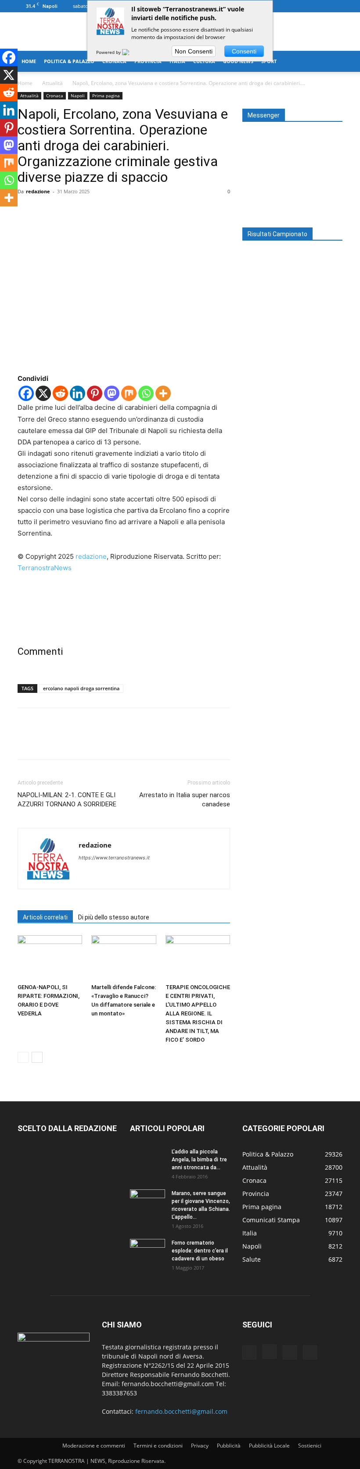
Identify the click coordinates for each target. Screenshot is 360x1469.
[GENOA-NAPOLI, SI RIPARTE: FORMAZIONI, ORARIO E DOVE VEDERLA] (50, 957)
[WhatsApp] (87, 211)
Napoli (78, 95)
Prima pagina (106, 95)
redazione (38, 191)
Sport (269, 61)
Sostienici (309, 1445)
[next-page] (37, 1057)
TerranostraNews (45, 568)
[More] (107, 211)
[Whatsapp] (146, 393)
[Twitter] (321, 6)
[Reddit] (60, 393)
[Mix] (129, 393)
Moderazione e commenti (93, 1445)
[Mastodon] (111, 393)
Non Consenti (193, 51)
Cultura (204, 61)
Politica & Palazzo (69, 61)
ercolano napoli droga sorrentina (81, 688)
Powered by (109, 52)
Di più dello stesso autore (113, 917)
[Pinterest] (67, 211)
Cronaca (114, 61)
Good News (238, 61)
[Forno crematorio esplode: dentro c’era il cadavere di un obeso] (147, 1251)
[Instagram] (306, 6)
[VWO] (131, 52)
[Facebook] (292, 6)
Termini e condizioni (158, 1445)
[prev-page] (23, 1057)
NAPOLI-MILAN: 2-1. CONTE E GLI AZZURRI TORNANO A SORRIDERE (67, 799)
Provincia (148, 61)
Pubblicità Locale (269, 1445)
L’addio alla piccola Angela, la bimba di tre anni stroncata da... (199, 1160)
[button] (331, 61)
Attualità (52, 83)
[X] (43, 393)
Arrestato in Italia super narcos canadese (184, 799)
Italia (177, 61)
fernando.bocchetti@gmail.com (181, 1411)
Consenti (244, 51)
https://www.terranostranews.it (114, 858)
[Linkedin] (77, 393)
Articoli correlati (45, 917)
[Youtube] (335, 6)
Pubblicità (229, 1445)
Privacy (200, 1445)
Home (29, 61)
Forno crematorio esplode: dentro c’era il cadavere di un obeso (200, 1251)
